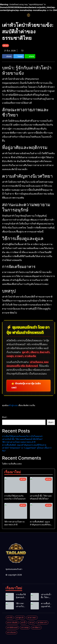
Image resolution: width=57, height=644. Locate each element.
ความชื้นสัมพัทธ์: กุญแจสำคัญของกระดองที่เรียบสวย (24, 445)
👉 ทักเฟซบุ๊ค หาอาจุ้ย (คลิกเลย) (26, 385)
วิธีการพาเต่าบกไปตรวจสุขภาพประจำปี (18, 442)
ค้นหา (4, 417)
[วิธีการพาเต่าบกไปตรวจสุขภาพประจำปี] (15, 511)
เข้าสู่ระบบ (13, 405)
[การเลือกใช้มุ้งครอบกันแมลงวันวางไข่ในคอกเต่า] (15, 485)
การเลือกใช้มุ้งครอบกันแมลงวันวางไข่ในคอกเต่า (22, 436)
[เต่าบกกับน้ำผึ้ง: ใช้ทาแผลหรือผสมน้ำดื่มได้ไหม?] (41, 485)
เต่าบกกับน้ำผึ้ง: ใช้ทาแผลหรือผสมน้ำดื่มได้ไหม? (22, 439)
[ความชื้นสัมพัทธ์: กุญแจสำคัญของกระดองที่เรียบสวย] (41, 511)
